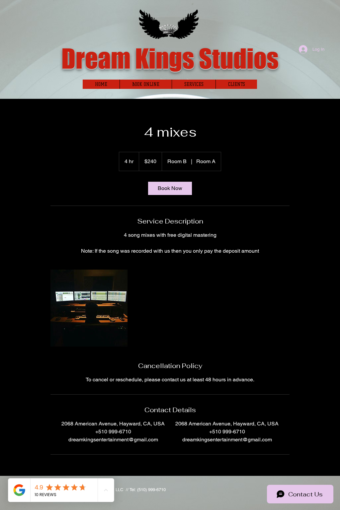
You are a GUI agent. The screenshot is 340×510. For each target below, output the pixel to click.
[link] (170, 188)
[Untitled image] (89, 308)
